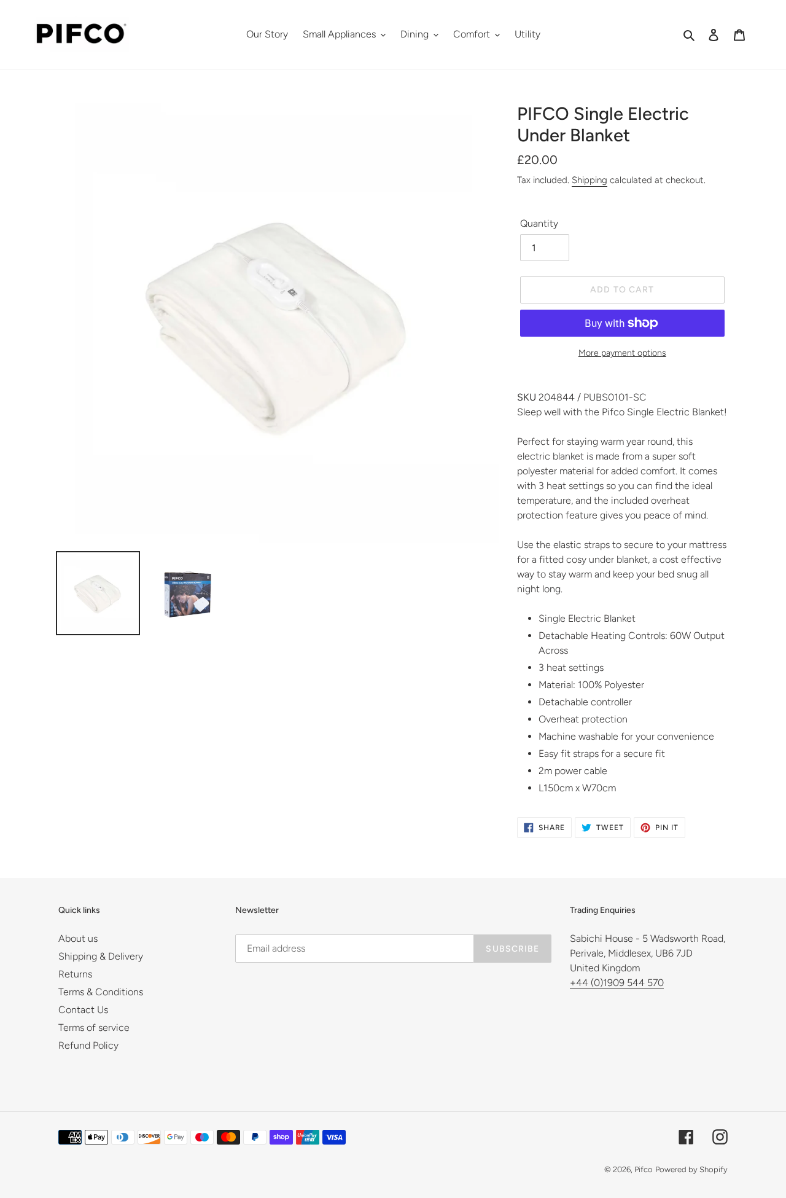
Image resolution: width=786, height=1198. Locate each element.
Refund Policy (88, 1045)
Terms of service (94, 1027)
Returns (75, 974)
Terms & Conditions (100, 992)
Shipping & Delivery (100, 956)
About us (78, 938)
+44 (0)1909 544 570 (617, 983)
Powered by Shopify (691, 1169)
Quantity (539, 223)
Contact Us (83, 1010)
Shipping (589, 180)
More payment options (622, 353)
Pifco (643, 1169)
